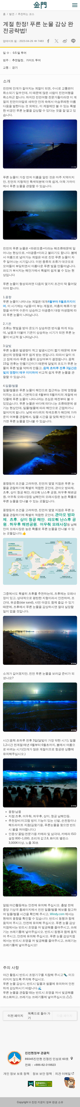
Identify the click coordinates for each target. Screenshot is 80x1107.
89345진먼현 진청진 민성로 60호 (47, 1059)
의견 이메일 (63, 1073)
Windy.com (57, 914)
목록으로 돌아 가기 (39, 1015)
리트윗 (56, 41)
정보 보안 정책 (42, 1073)
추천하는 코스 (26, 14)
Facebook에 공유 (48, 41)
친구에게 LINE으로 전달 (73, 41)
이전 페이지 (15, 1015)
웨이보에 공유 (65, 41)
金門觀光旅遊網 (40, 5)
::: (1, 2)
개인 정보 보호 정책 (16, 1073)
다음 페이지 (64, 1015)
